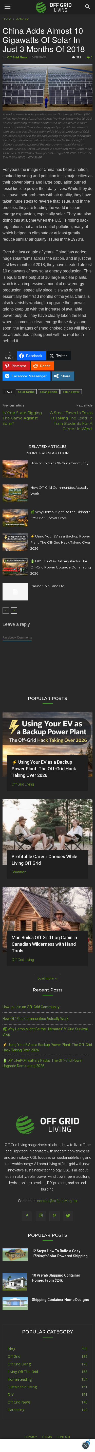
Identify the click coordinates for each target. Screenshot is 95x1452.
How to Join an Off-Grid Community (59, 463)
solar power (71, 392)
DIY (10, 1394)
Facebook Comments (17, 637)
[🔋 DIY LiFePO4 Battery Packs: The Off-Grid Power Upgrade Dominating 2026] (15, 567)
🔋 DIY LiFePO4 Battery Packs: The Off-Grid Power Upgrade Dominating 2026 (60, 567)
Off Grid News (17, 57)
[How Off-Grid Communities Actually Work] (15, 493)
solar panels (48, 392)
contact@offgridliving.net (57, 1201)
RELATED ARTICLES (48, 446)
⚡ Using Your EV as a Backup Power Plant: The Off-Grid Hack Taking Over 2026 (60, 542)
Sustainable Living (22, 1386)
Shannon (19, 872)
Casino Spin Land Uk (47, 586)
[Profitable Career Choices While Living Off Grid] (47, 831)
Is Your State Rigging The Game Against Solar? (22, 418)
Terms (47, 1437)
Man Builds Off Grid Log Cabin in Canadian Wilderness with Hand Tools (44, 944)
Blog (11, 1348)
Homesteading (20, 1379)
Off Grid (14, 1356)
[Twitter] (68, 1216)
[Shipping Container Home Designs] (15, 1303)
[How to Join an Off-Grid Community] (15, 469)
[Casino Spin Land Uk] (15, 591)
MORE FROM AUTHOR (47, 453)
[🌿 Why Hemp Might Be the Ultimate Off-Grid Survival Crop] (15, 517)
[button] (88, 7)
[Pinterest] (54, 1216)
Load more (46, 978)
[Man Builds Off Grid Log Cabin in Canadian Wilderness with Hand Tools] (47, 919)
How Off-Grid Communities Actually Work (35, 1019)
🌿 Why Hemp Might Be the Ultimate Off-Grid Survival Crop (45, 1031)
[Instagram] (41, 1216)
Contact (63, 1437)
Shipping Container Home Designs (60, 1300)
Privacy (31, 1437)
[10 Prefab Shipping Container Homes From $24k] (15, 1282)
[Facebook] (27, 1216)
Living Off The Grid (23, 1371)
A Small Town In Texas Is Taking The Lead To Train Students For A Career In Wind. (71, 420)
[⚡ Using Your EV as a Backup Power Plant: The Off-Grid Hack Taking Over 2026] (15, 542)
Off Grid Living (23, 784)
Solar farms (26, 392)
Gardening (16, 1409)
